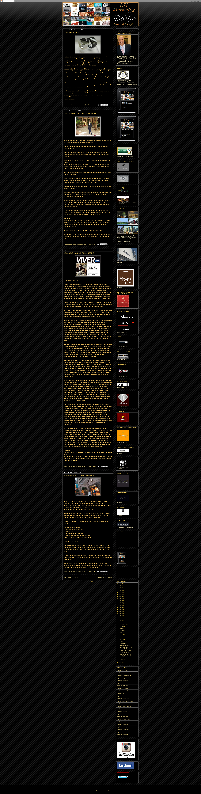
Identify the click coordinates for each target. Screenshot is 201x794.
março (122, 641)
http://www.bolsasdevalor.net (124, 675)
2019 (120, 598)
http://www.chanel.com (122, 683)
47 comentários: (92, 466)
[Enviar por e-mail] (101, 105)
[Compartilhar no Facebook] (106, 105)
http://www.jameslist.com (123, 703)
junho (121, 634)
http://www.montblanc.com (123, 711)
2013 (120, 611)
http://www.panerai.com (123, 714)
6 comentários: (92, 571)
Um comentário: (92, 105)
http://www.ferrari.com (122, 688)
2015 (120, 607)
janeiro (122, 659)
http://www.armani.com (122, 670)
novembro (123, 624)
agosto (122, 630)
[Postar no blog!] (103, 105)
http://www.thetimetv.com (123, 729)
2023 (120, 590)
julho (121, 632)
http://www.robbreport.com (123, 719)
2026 (120, 583)
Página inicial (88, 577)
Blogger (110, 790)
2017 (120, 603)
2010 (120, 618)
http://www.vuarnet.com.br (123, 732)
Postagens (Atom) (90, 581)
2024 (120, 588)
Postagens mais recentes (71, 577)
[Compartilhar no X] (104, 105)
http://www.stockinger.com (123, 726)
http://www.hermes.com (123, 698)
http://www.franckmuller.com (124, 690)
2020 (120, 596)
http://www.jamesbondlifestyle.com (125, 701)
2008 (120, 662)
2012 (120, 613)
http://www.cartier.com (122, 680)
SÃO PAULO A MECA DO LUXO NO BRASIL (81, 114)
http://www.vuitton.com (122, 734)
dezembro (123, 622)
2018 (120, 600)
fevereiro (122, 643)
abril (121, 639)
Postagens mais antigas (105, 577)
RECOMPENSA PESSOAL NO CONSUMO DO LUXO (84, 475)
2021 (120, 594)
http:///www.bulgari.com (123, 678)
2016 (120, 605)
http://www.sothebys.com (123, 724)
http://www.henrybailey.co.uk (124, 696)
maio (121, 637)
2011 (120, 615)
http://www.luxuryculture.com (124, 708)
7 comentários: (92, 244)
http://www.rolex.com (122, 721)
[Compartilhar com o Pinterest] (107, 105)
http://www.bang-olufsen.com (124, 672)
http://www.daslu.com (122, 685)
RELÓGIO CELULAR (72, 33)
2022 (120, 592)
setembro (122, 628)
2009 (120, 620)
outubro (122, 626)
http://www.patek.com (122, 716)
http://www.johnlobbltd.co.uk (124, 706)
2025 (120, 585)
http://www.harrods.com (123, 693)
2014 (120, 609)
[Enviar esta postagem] (98, 105)
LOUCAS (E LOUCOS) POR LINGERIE (79, 253)
